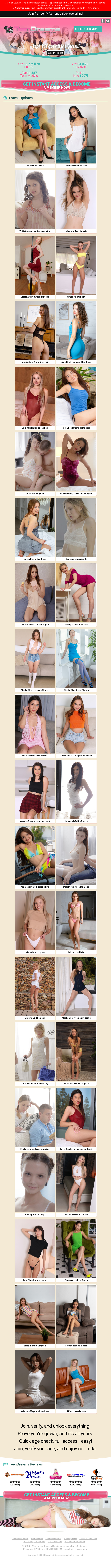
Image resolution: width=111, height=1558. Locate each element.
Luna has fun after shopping (35, 1083)
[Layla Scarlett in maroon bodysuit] (76, 1117)
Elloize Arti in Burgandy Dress (35, 297)
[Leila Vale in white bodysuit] (76, 1182)
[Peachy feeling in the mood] (76, 855)
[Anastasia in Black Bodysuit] (35, 330)
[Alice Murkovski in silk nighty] (35, 592)
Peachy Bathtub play (34, 1214)
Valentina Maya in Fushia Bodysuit (76, 493)
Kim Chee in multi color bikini (35, 887)
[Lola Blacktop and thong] (35, 1248)
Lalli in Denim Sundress (35, 559)
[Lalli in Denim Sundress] (35, 527)
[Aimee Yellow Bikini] (76, 265)
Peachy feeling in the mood (76, 887)
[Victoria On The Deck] (35, 986)
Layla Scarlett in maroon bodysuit (76, 1149)
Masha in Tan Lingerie (76, 231)
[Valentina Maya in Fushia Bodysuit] (76, 461)
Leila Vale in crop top (35, 952)
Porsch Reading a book (76, 1346)
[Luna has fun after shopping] (35, 1051)
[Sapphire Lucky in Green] (76, 1248)
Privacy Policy (70, 1538)
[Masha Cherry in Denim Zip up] (76, 986)
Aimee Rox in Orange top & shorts (76, 756)
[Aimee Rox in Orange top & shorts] (76, 724)
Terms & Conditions (88, 1538)
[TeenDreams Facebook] (103, 22)
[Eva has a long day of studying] (35, 1117)
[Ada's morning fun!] (35, 461)
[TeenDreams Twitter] (108, 22)
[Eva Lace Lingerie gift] (76, 527)
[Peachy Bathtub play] (35, 1182)
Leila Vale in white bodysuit (76, 1214)
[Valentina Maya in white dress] (35, 1379)
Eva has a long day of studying (34, 1149)
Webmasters (37, 1538)
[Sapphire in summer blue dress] (76, 330)
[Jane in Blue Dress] (35, 134)
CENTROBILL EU (54, 1549)
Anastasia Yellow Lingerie (76, 1083)
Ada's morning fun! (35, 493)
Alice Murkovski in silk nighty (35, 624)
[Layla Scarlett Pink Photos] (35, 724)
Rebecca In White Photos (76, 821)
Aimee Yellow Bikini (76, 297)
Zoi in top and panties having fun (34, 231)
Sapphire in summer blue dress (76, 362)
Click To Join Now (86, 29)
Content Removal (53, 1538)
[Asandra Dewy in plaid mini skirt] (35, 789)
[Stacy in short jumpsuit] (35, 1314)
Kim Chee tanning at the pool (76, 428)
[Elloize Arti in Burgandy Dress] (35, 265)
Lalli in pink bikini (76, 952)
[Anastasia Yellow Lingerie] (76, 1051)
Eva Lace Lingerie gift (76, 559)
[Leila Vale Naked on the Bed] (35, 396)
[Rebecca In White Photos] (76, 789)
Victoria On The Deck (35, 1018)
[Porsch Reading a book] (76, 1314)
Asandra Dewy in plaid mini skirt (35, 821)
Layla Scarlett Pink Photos (35, 756)
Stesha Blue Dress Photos (76, 690)
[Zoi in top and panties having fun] (35, 199)
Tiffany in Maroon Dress (76, 624)
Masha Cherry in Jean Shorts (35, 690)
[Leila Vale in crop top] (35, 920)
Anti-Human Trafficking (75, 1541)
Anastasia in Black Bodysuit (35, 362)
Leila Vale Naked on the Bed (35, 428)
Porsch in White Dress (76, 165)
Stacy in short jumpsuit (35, 1346)
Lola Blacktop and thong (34, 1280)
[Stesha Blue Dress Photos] (76, 658)
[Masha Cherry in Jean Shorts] (35, 658)
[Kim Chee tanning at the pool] (76, 396)
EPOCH (37, 1549)
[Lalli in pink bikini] (76, 920)
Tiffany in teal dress (76, 1411)
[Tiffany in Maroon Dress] (76, 592)
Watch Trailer (55, 52)
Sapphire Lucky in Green (76, 1280)
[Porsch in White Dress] (76, 134)
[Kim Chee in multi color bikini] (35, 855)
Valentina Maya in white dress (35, 1411)
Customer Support (20, 1538)
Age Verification (55, 1541)
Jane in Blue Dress (35, 165)
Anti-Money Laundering (34, 1541)
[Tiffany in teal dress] (76, 1379)
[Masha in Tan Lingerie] (76, 199)
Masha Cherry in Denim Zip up (76, 1018)
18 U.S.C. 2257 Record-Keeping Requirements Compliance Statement (54, 1546)
